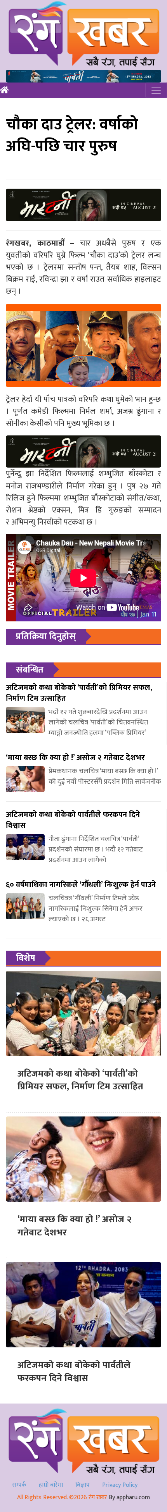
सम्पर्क (19, 1485)
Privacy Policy (119, 1485)
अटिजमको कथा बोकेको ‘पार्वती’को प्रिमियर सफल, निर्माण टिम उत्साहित (80, 1080)
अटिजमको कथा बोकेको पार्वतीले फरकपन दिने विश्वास (73, 1371)
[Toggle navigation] (156, 90)
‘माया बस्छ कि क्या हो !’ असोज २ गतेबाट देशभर (74, 1226)
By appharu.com (129, 1497)
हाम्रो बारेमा (51, 1485)
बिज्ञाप (82, 1485)
